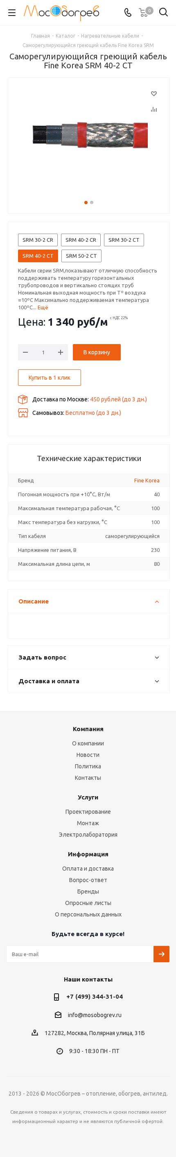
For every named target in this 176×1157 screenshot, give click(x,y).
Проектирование (88, 811)
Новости (88, 755)
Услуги (88, 797)
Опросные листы (88, 903)
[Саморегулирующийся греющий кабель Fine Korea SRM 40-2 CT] (88, 137)
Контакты (88, 777)
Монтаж (88, 823)
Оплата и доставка (88, 868)
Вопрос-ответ (88, 880)
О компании (88, 743)
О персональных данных (88, 914)
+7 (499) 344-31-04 (94, 996)
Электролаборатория (88, 834)
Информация (88, 854)
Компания (88, 728)
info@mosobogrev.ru (95, 1015)
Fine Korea (147, 480)
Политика (88, 766)
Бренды (88, 891)
